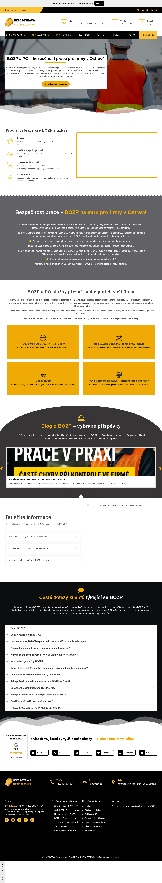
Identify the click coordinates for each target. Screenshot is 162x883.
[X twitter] (151, 10)
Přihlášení (133, 35)
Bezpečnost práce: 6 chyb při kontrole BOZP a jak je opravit (36, 479)
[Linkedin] (138, 10)
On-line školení (65, 35)
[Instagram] (156, 10)
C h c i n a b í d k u (2, 872)
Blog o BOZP (84, 35)
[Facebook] (147, 10)
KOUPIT (99, 3)
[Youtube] (142, 10)
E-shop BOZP (40, 35)
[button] (43, 536)
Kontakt (116, 35)
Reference (101, 35)
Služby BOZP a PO (14, 35)
